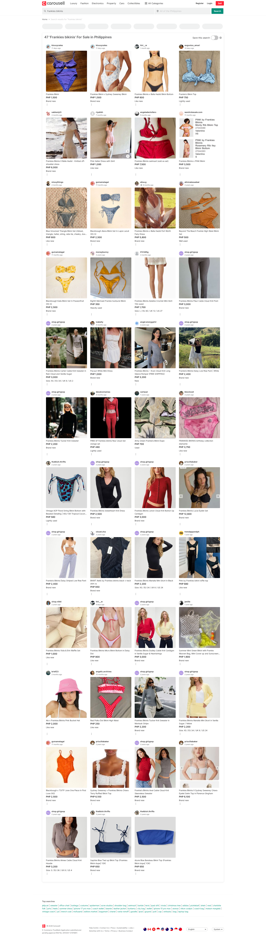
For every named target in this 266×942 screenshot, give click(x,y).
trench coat (66, 911)
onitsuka (167, 911)
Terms (106, 931)
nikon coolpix (186, 908)
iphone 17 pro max (82, 908)
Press (113, 928)
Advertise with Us (96, 931)
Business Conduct (126, 931)
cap (160, 911)
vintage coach (48, 911)
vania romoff (123, 911)
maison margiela (213, 908)
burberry (132, 908)
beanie (109, 908)
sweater (53, 905)
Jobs (131, 928)
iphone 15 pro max (162, 908)
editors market (90, 911)
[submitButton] (217, 11)
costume (84, 905)
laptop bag (183, 911)
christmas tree (174, 905)
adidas (185, 905)
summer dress (65, 908)
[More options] (47, 104)
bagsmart (103, 911)
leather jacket (120, 908)
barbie (141, 905)
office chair (64, 905)
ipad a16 (155, 905)
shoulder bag (120, 905)
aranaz (175, 908)
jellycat (45, 905)
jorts (49, 908)
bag (175, 911)
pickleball (194, 905)
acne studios (107, 905)
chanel (113, 911)
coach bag (199, 908)
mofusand (77, 911)
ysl (58, 911)
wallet (149, 908)
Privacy (114, 931)
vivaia (163, 905)
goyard (148, 911)
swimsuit (132, 905)
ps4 (154, 911)
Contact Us (104, 928)
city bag (141, 908)
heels (55, 908)
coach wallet (98, 908)
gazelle (134, 911)
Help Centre (93, 928)
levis (147, 905)
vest (209, 905)
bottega (74, 905)
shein (203, 905)
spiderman (94, 905)
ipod (141, 911)
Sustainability (122, 928)
